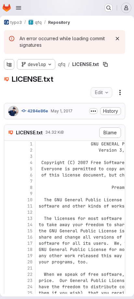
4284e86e (37, 110)
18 (30, 249)
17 (30, 243)
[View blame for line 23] (10, 280)
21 (30, 268)
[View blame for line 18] (10, 249)
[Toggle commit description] (93, 111)
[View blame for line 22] (10, 274)
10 (30, 200)
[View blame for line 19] (10, 256)
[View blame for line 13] (10, 218)
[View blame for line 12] (10, 212)
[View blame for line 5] (10, 169)
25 (30, 293)
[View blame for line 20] (10, 262)
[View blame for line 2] (10, 150)
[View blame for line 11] (10, 206)
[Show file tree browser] (9, 64)
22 (30, 274)
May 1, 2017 (62, 110)
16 (30, 237)
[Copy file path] (105, 64)
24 (30, 287)
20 (30, 262)
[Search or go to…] (109, 8)
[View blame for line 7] (10, 181)
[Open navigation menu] (18, 8)
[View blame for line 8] (10, 187)
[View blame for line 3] (10, 156)
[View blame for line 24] (10, 287)
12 (30, 212)
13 (30, 218)
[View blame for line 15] (10, 231)
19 (30, 255)
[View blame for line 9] (10, 194)
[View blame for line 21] (10, 268)
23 (30, 280)
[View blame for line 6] (10, 175)
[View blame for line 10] (10, 200)
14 (30, 224)
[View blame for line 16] (10, 237)
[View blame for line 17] (10, 243)
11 (30, 206)
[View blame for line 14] (10, 225)
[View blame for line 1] (10, 144)
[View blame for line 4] (10, 162)
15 (30, 231)
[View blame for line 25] (10, 293)
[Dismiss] (117, 38)
